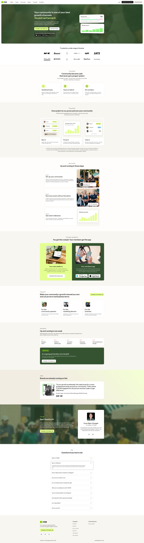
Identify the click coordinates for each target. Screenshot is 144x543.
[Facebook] (49, 534)
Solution (17, 2)
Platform (29, 2)
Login (119, 2)
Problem (11, 2)
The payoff (35, 2)
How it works (23, 2)
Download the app (138, 2)
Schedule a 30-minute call (128, 2)
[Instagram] (45, 534)
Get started (41, 2)
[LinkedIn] (92, 434)
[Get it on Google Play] (45, 35)
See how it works (54, 28)
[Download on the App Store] (38, 35)
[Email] (89, 434)
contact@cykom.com (99, 540)
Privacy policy (91, 523)
